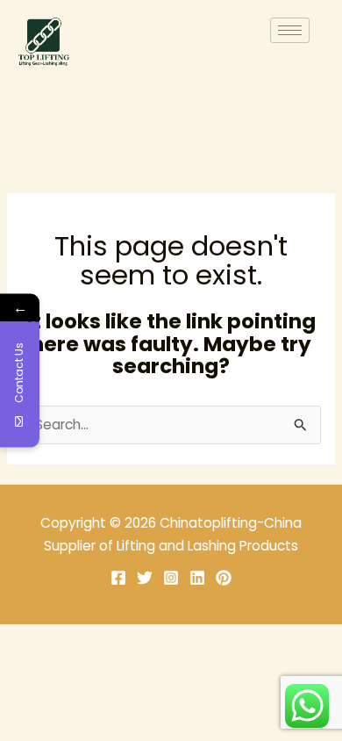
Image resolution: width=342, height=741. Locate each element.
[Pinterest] (224, 578)
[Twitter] (145, 578)
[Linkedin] (197, 578)
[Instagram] (171, 578)
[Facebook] (118, 578)
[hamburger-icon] (290, 30)
